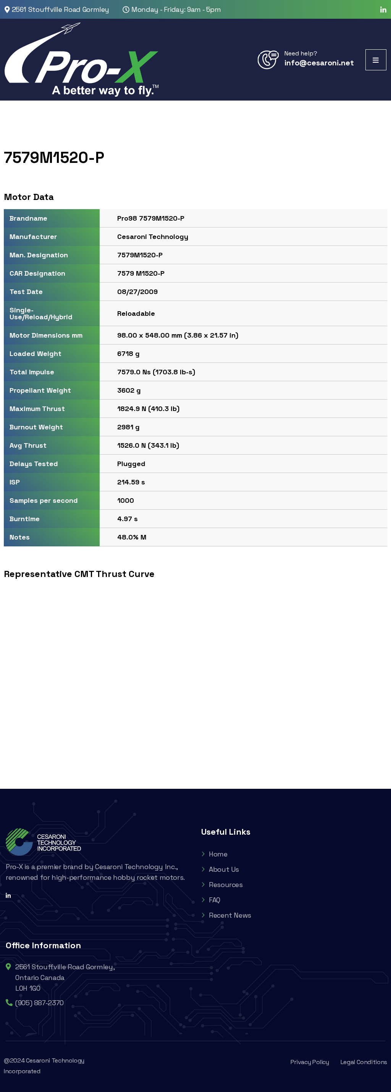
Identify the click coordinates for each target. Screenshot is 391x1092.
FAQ (214, 899)
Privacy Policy (310, 1062)
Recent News (230, 915)
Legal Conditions (364, 1062)
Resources (226, 884)
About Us (224, 869)
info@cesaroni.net (319, 63)
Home (218, 854)
